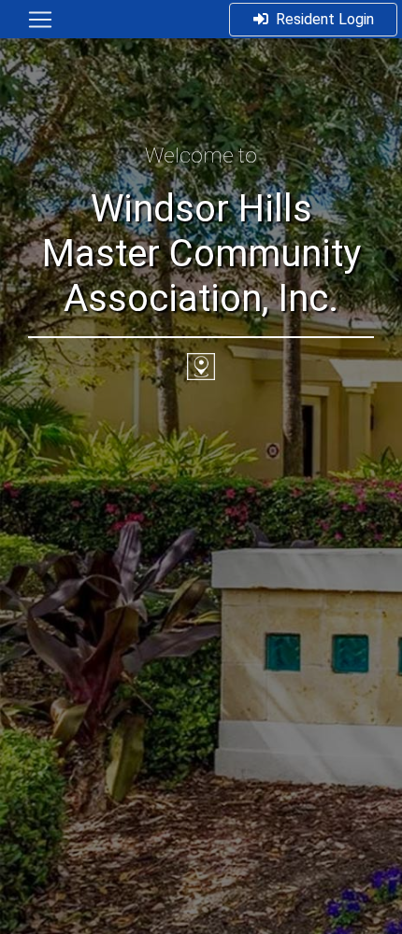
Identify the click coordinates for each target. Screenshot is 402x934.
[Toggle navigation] (40, 19)
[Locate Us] (201, 366)
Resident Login (325, 19)
